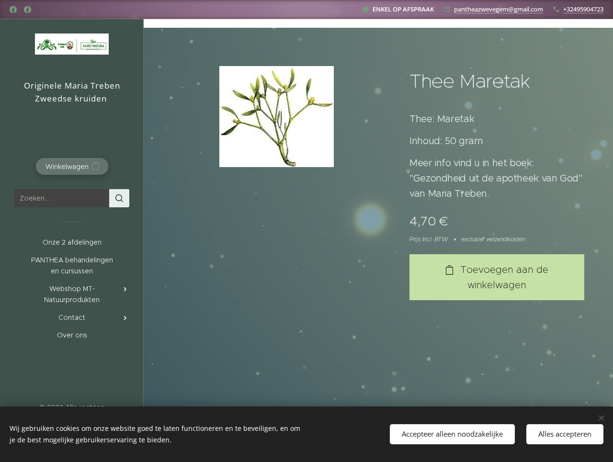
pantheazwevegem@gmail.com (498, 9)
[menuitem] (72, 242)
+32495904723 (583, 9)
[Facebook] (13, 9)
